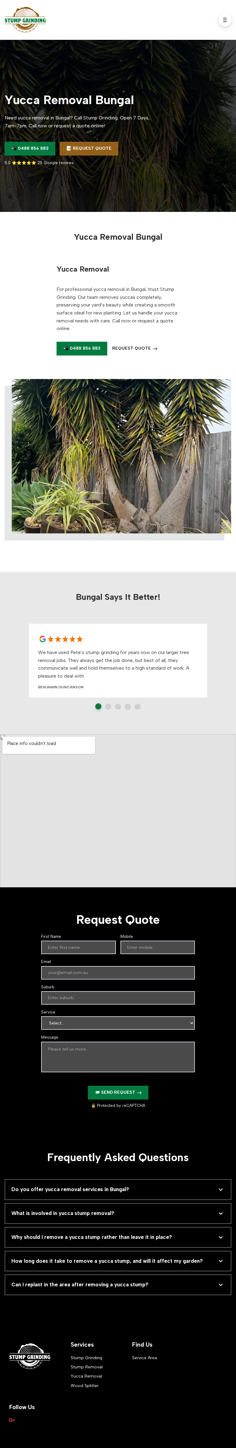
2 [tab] (108, 707)
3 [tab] (118, 707)
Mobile (126, 936)
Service (48, 1012)
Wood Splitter (85, 1385)
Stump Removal (87, 1367)
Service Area (144, 1357)
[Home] (27, 20)
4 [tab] (128, 707)
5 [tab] (138, 707)
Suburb (47, 987)
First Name (51, 936)
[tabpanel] (118, 661)
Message (49, 1037)
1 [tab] (98, 706)
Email (46, 961)
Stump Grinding (86, 1357)
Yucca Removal (86, 1376)
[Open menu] (224, 20)
